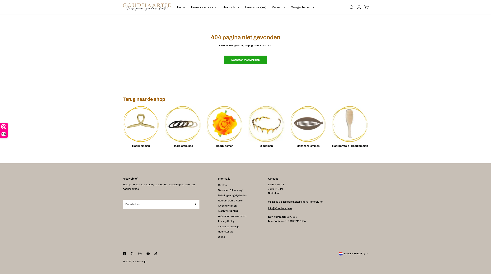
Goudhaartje (139, 261)
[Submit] (194, 204)
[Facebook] (124, 253)
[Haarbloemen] (224, 124)
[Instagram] (140, 253)
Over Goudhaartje (228, 226)
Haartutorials (225, 231)
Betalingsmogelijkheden (232, 195)
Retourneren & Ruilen (230, 200)
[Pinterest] (132, 253)
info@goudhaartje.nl (280, 208)
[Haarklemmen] (141, 124)
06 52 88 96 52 (277, 201)
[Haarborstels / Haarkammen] (350, 124)
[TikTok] (156, 254)
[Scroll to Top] (484, 256)
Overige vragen (227, 205)
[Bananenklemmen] (308, 124)
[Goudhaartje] (147, 7)
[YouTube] (148, 253)
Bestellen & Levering (230, 190)
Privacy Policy (226, 221)
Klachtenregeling (228, 210)
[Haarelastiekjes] (183, 124)
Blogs (221, 236)
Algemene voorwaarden (232, 216)
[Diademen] (266, 124)
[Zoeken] (351, 7)
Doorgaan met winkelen (245, 59)
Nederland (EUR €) (354, 253)
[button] (367, 7)
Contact (222, 185)
